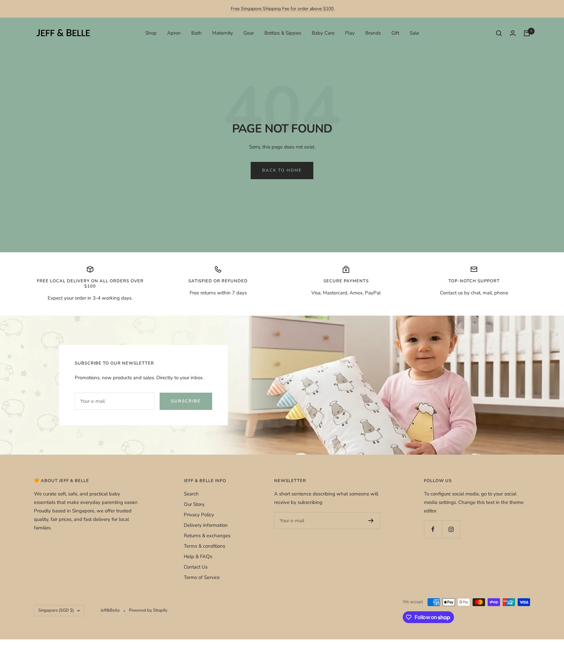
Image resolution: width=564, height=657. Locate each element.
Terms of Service (202, 577)
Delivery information (206, 525)
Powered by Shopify (148, 610)
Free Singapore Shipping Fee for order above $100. (283, 9)
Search (191, 494)
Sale (414, 33)
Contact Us (196, 567)
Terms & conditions (204, 546)
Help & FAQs (198, 556)
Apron (174, 33)
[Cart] (527, 33)
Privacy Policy (199, 514)
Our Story (194, 504)
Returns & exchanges (207, 535)
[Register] (371, 520)
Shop (151, 33)
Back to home (282, 170)
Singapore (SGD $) (56, 610)
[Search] (499, 33)
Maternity (222, 33)
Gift (395, 33)
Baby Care (323, 33)
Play (350, 33)
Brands (373, 33)
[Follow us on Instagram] (451, 529)
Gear (248, 33)
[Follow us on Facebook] (433, 529)
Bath (196, 33)
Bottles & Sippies (282, 33)
